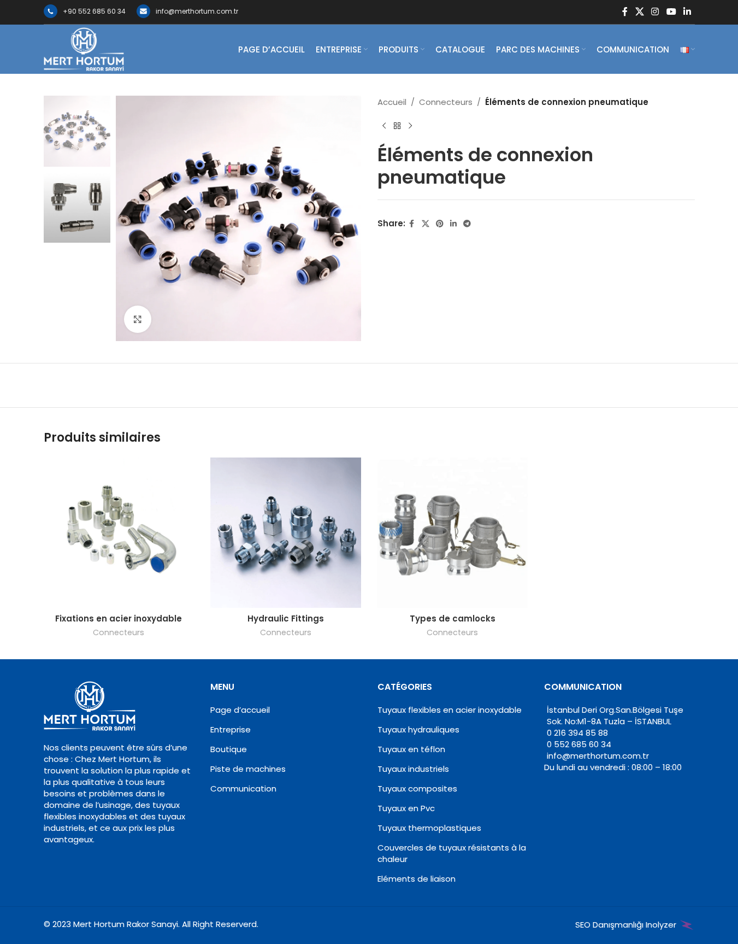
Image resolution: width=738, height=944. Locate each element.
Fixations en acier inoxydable (118, 618)
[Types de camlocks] (452, 533)
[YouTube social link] (671, 11)
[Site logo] (84, 48)
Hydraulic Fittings (285, 618)
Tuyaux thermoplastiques (429, 828)
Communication (243, 788)
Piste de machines (248, 769)
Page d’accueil (240, 710)
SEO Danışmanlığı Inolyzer (626, 924)
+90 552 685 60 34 (94, 11)
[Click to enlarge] (137, 319)
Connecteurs (446, 102)
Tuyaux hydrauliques (418, 729)
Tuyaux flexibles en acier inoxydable (449, 710)
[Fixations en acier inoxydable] (119, 533)
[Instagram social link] (655, 11)
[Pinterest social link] (440, 223)
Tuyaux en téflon (411, 749)
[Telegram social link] (467, 223)
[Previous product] (384, 126)
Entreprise (230, 729)
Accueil (391, 102)
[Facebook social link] (624, 11)
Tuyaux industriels (413, 769)
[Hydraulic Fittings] (285, 533)
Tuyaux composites (417, 788)
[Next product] (410, 126)
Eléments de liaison (416, 878)
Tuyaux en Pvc (406, 808)
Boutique (228, 749)
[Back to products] (397, 126)
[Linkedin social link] (687, 11)
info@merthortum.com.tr (197, 11)
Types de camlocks (452, 618)
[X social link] (639, 11)
